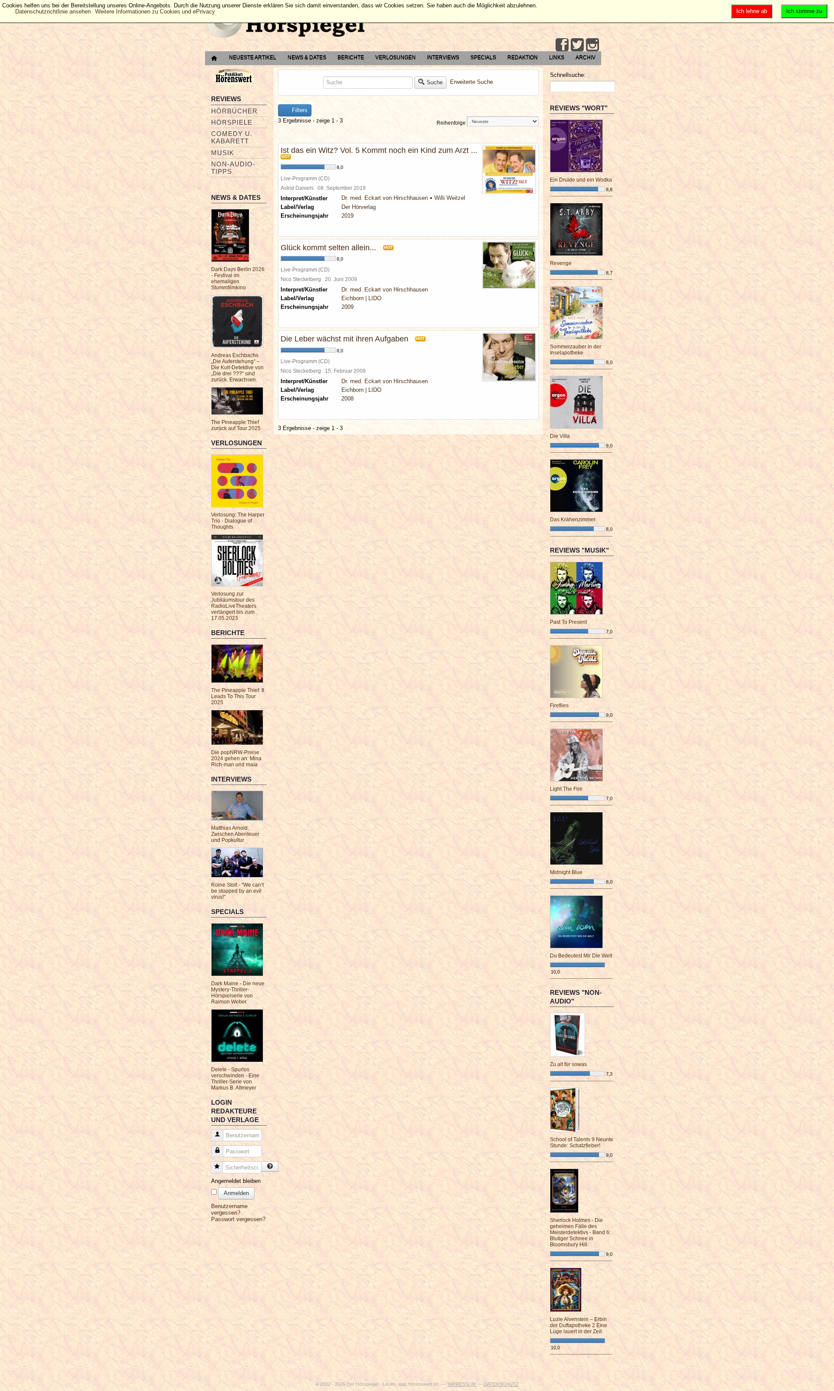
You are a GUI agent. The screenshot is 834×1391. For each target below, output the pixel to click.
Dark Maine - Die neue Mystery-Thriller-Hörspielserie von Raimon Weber (238, 992)
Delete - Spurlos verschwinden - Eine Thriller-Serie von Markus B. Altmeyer (235, 1078)
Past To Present (568, 622)
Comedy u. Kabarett (231, 137)
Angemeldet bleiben (236, 1181)
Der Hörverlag (358, 207)
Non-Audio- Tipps (233, 167)
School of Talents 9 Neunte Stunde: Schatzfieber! (581, 1142)
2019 (347, 215)
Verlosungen (395, 57)
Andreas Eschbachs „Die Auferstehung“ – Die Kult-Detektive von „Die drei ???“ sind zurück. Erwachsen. (237, 367)
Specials (483, 57)
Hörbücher (234, 111)
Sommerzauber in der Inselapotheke (575, 350)
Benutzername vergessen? (229, 1209)
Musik (222, 152)
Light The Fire (566, 789)
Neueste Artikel (252, 57)
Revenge (561, 263)
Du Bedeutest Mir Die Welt (581, 956)
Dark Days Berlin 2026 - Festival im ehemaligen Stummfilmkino (238, 278)
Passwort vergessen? (238, 1219)
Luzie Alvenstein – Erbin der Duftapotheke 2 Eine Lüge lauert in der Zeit (578, 1325)
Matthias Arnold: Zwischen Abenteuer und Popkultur (235, 834)
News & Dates (307, 57)
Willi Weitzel (449, 198)
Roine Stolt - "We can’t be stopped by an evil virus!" (237, 891)
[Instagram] (592, 44)
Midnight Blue (566, 872)
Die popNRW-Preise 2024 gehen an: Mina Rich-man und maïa (236, 758)
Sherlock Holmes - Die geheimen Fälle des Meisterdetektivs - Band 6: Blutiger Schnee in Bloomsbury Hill (580, 1232)
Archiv (586, 57)
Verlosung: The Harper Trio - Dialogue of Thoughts (238, 521)
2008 (347, 398)
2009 (347, 307)
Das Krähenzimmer (573, 520)
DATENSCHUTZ (501, 1384)
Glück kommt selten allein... (328, 247)
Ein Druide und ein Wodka (581, 180)
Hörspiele (231, 122)
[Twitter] (577, 44)
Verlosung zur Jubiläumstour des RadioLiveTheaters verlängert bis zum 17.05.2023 (233, 606)
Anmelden (236, 1193)
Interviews (443, 57)
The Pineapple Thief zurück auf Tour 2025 (236, 425)
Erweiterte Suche (471, 82)
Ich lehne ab (751, 11)
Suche (435, 82)
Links (556, 57)
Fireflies (559, 705)
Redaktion (522, 57)
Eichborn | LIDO (361, 298)
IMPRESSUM (462, 1384)
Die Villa (560, 436)
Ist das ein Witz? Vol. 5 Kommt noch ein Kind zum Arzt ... (379, 150)
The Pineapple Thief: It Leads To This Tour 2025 (237, 696)
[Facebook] (562, 44)
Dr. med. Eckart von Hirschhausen (384, 198)
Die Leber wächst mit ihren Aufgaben (344, 339)
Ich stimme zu (804, 11)
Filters (299, 110)
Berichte (351, 57)
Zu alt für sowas (568, 1064)
